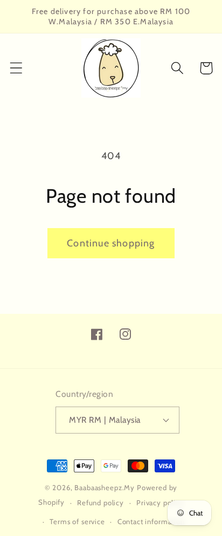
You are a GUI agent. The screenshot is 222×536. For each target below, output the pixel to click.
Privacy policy (160, 502)
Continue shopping (111, 243)
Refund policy (100, 502)
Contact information (151, 521)
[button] (16, 68)
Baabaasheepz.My (104, 487)
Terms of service (77, 521)
